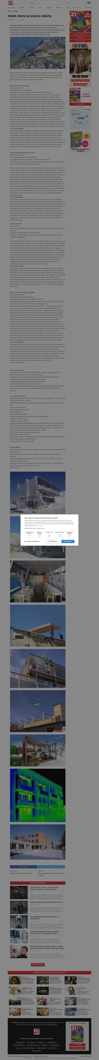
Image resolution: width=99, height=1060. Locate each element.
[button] (49, 528)
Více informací (39, 525)
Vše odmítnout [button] (53, 541)
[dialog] (49, 530)
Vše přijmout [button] (68, 541)
